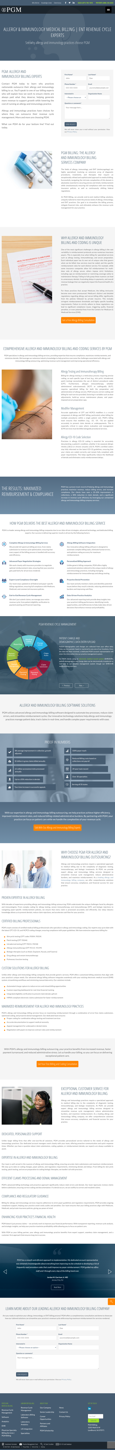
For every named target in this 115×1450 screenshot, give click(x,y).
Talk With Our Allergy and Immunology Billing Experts (58, 827)
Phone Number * (70, 84)
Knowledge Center (46, 3)
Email (90, 84)
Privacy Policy (72, 132)
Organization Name (95, 94)
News (61, 1408)
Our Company (45, 1408)
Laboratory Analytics (25, 1423)
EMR (4, 1426)
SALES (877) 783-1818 (85, 3)
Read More (57, 1287)
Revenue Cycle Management (7, 1411)
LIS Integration (26, 1429)
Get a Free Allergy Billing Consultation (78, 320)
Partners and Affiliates (45, 1424)
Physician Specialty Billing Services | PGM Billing (9, 1433)
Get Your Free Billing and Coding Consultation (57, 1064)
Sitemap (43, 1447)
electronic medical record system (91, 659)
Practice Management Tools (30, 1444)
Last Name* (92, 75)
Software (5, 1417)
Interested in (69, 94)
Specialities (25, 1433)
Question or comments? (73, 103)
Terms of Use (35, 1447)
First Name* (69, 75)
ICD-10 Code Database (65, 1444)
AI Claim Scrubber (49, 1444)
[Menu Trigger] (108, 10)
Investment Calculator (11, 1444)
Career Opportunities (45, 1417)
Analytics (5, 1421)
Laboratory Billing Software (28, 1416)
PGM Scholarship (47, 1431)
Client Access (57, 3)
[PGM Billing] (11, 9)
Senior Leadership (47, 1412)
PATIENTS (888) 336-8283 (104, 3)
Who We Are (35, 3)
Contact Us (63, 1412)
